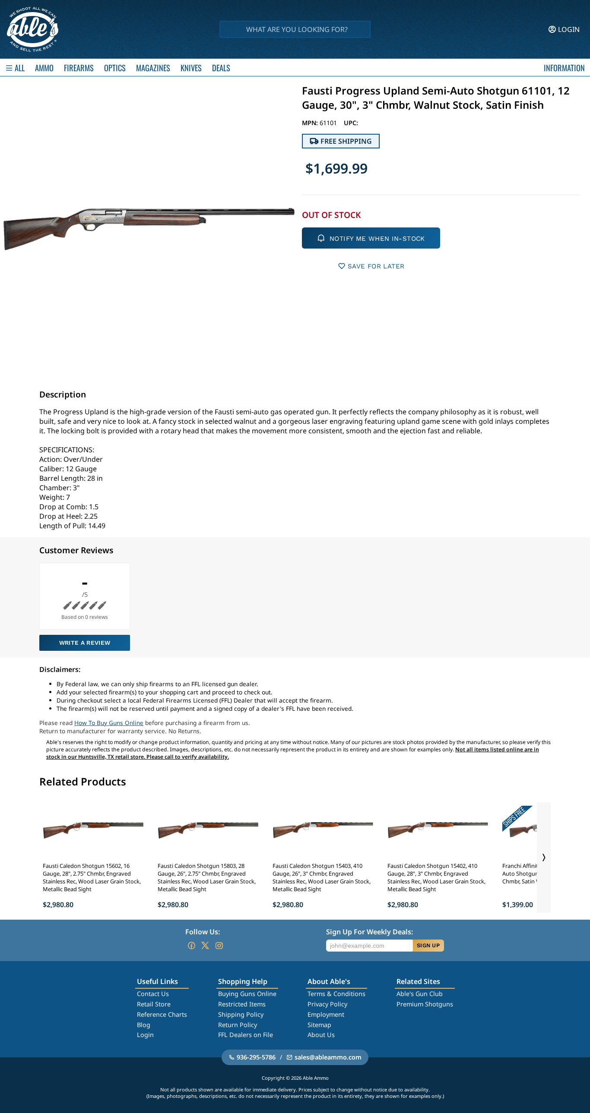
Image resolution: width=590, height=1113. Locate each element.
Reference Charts (162, 1014)
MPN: (311, 123)
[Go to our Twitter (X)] (205, 945)
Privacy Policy (327, 1004)
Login (145, 1035)
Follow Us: (202, 931)
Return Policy (237, 1025)
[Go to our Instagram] (219, 945)
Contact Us (153, 994)
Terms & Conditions (336, 994)
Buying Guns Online (247, 994)
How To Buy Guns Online (108, 723)
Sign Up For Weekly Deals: (369, 931)
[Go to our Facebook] (191, 945)
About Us (321, 1035)
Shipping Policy (240, 1014)
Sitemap (319, 1025)
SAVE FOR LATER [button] (376, 266)
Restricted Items (242, 1004)
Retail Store (154, 1004)
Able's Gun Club (420, 994)
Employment (326, 1014)
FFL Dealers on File (245, 1035)
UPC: (351, 123)
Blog (143, 1025)
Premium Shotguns (425, 1004)
